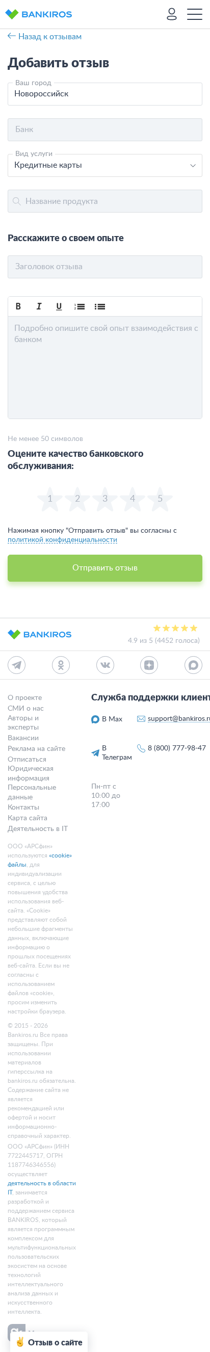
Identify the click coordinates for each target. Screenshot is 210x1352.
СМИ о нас (26, 708)
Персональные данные (32, 792)
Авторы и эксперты (23, 722)
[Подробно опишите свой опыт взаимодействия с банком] (105, 368)
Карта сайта (27, 818)
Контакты (23, 807)
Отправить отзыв (105, 568)
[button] (18, 306)
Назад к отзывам (50, 37)
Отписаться (27, 759)
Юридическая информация (31, 773)
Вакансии (23, 737)
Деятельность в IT (38, 828)
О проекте (25, 697)
